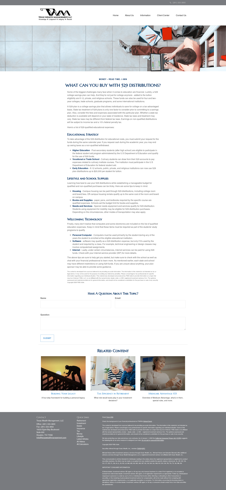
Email (117, 298)
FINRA (139, 448)
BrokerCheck (147, 421)
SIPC (143, 448)
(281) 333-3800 (179, 2)
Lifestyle (80, 436)
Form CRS (109, 417)
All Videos (81, 441)
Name (43, 298)
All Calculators (83, 444)
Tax (78, 431)
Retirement (81, 420)
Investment (81, 423)
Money (79, 433)
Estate (79, 425)
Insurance (81, 428)
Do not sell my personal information (153, 440)
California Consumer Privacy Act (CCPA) (168, 438)
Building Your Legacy (63, 393)
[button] (129, 15)
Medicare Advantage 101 (163, 393)
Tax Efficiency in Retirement (113, 393)
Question (44, 314)
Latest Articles (82, 439)
